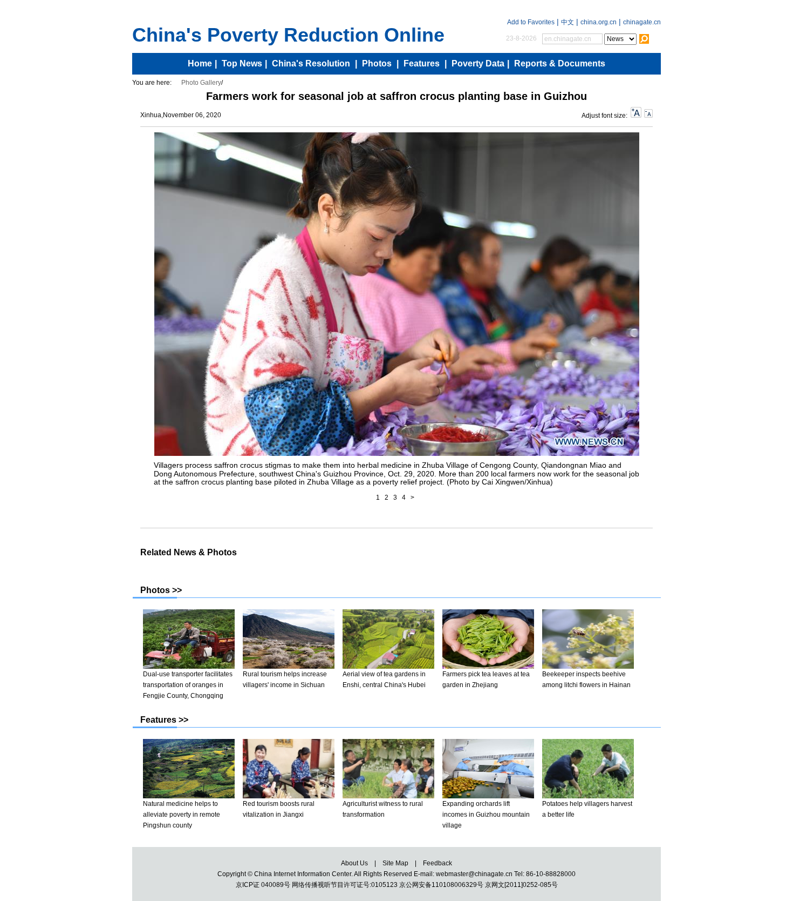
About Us (354, 863)
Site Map (395, 863)
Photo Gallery (201, 82)
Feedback (437, 863)
